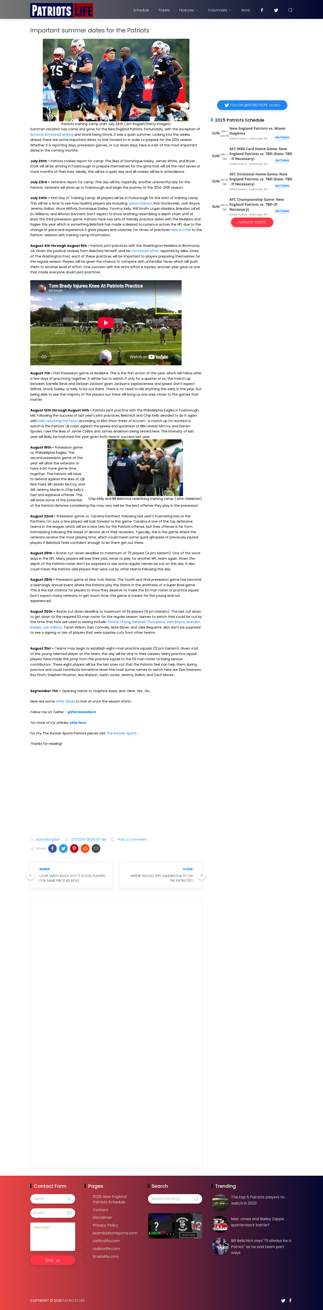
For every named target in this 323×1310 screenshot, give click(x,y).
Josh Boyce (175, 622)
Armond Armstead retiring (51, 134)
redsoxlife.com (106, 1248)
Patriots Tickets (252, 222)
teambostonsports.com (115, 1233)
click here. (78, 722)
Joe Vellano (52, 627)
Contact (100, 1210)
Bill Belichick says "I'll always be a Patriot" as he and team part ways (261, 1246)
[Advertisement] (116, 796)
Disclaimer (102, 1217)
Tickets (164, 10)
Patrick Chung (119, 622)
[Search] (290, 10)
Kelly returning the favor (58, 421)
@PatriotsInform (81, 712)
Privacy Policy (105, 1225)
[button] (52, 848)
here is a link (181, 229)
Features (186, 10)
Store (245, 10)
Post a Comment (132, 839)
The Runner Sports (121, 733)
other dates (65, 701)
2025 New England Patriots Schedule (110, 1199)
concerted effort (145, 251)
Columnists (217, 10)
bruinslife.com (106, 1256)
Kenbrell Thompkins (148, 622)
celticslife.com (106, 1241)
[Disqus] (116, 969)
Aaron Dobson (140, 203)
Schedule (141, 10)
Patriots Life (74, 1300)
